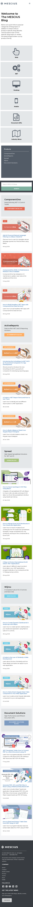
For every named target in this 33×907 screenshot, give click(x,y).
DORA (3, 879)
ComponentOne (9, 153)
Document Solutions (10, 163)
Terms (4, 875)
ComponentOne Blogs (14, 208)
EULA (3, 877)
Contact (4, 869)
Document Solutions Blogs (16, 722)
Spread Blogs (11, 460)
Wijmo (6, 160)
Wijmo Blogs (11, 596)
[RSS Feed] (16, 886)
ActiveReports (8, 156)
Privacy (4, 873)
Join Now (7, 900)
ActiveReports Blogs (14, 334)
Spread (6, 158)
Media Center (6, 871)
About (3, 867)
